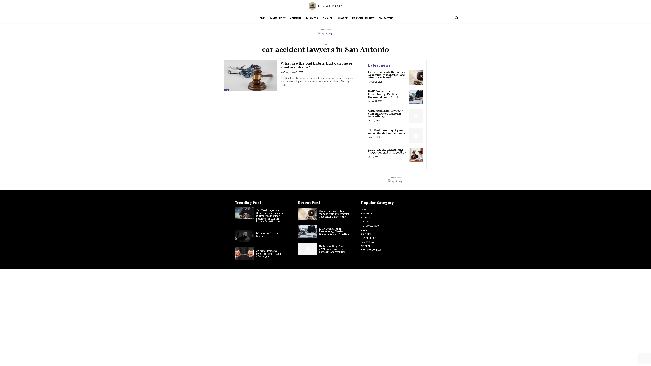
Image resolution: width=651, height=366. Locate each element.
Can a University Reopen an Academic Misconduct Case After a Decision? (387, 74)
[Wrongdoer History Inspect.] (244, 236)
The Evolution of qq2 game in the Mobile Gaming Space (387, 132)
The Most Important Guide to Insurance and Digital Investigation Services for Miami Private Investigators (270, 216)
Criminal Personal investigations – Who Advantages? (268, 253)
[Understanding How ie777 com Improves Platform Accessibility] (416, 116)
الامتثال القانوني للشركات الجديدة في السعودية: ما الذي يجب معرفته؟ (387, 151)
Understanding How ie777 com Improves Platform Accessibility (385, 113)
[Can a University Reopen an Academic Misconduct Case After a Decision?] (416, 77)
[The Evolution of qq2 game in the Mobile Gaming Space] (416, 135)
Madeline (285, 71)
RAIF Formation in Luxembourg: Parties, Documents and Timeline (385, 94)
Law (227, 90)
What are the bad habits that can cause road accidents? (316, 65)
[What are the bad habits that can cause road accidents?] (250, 76)
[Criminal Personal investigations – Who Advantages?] (244, 253)
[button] (456, 18)
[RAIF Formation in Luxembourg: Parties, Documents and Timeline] (416, 97)
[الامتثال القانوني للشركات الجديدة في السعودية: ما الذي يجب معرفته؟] (416, 155)
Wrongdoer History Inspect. (268, 235)
